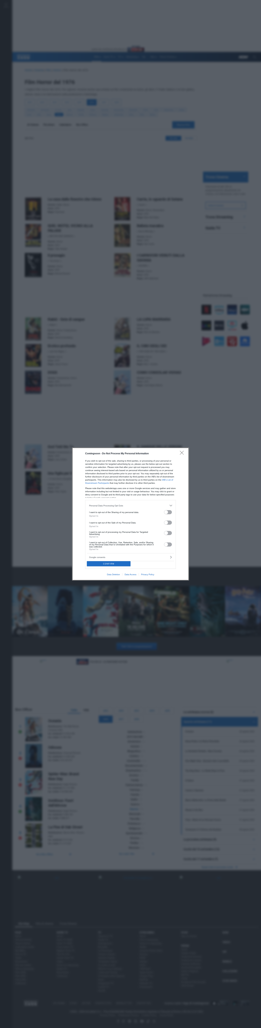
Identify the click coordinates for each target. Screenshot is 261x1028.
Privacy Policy (147, 574)
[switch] (168, 512)
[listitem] (130, 505)
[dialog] (130, 514)
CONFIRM (108, 564)
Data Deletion (113, 574)
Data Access (130, 574)
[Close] (183, 454)
